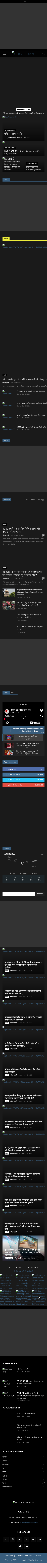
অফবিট (4, 375)
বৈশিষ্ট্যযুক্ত (41, 500)
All (27, 500)
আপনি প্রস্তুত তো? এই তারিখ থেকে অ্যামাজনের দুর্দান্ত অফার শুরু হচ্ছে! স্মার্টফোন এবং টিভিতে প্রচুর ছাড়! (22, 1226)
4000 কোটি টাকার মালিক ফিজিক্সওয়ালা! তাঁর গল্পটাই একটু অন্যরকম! (21, 530)
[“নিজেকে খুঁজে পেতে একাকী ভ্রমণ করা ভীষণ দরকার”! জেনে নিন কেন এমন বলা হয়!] (9, 394)
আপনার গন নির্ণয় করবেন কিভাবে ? (26, 1413)
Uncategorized (10, 130)
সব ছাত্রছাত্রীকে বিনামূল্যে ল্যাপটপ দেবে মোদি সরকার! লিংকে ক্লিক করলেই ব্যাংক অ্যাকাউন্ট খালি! (23, 1096)
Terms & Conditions (24, 1556)
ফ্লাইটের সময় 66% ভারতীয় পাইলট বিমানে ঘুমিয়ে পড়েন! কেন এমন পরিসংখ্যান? (21, 1044)
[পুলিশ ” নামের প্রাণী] (9, 1372)
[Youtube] (26, 1546)
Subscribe (39, 785)
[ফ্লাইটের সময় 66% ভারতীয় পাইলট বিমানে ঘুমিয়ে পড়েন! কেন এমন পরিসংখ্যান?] (9, 418)
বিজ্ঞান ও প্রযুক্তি (8, 1258)
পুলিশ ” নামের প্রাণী (22, 1369)
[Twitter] (20, 1546)
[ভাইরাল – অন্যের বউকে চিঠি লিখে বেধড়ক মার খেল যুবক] (9, 629)
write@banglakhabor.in (28, 1522)
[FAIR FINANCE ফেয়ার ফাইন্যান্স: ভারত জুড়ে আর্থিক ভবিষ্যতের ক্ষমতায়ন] (23, 151)
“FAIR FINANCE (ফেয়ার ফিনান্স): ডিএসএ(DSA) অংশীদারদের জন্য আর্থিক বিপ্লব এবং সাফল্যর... (30, 1395)
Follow (40, 774)
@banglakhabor (23, 1271)
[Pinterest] (33, 1539)
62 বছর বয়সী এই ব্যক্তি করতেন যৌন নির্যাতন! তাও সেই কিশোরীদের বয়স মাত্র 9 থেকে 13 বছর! (22, 1149)
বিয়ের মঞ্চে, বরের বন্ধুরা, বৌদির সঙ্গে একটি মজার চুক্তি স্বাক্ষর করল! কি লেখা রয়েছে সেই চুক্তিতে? (23, 1201)
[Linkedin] (19, 1539)
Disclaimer (37, 1556)
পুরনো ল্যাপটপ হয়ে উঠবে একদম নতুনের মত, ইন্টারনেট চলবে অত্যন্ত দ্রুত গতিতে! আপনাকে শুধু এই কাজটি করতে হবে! (23, 1252)
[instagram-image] (7, 1281)
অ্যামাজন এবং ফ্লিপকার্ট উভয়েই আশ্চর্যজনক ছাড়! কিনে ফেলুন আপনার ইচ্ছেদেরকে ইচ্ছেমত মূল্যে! (23, 1122)
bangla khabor (10, 138)
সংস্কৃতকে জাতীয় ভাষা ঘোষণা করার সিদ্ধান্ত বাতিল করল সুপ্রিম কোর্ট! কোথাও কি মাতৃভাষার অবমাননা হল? (30, 592)
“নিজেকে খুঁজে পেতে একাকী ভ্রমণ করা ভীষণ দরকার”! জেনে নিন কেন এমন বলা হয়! (23, 992)
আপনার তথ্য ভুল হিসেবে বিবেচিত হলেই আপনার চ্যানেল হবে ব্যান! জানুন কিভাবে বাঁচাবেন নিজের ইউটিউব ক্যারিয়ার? (23, 965)
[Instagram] (12, 1539)
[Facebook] (6, 1539)
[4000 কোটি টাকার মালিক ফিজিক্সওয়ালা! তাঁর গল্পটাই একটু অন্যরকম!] (9, 430)
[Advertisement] (23, 26)
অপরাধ (6, 1153)
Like (41, 769)
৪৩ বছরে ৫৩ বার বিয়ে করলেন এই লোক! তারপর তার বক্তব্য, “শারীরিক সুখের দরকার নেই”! (22, 573)
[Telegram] (39, 1539)
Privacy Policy (10, 1556)
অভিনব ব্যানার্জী (6, 382)
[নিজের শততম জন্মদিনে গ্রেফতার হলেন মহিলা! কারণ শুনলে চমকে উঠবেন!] (9, 617)
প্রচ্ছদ (33, 500)
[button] (4, 54)
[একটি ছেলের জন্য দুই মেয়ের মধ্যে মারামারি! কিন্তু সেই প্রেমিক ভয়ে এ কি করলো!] (9, 605)
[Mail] (26, 1539)
